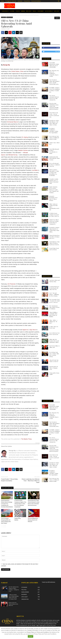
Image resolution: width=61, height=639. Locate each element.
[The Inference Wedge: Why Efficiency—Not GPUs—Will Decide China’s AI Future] (45, 122)
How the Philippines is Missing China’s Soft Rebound (33, 520)
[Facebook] (2, 32)
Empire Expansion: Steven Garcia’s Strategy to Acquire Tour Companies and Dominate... (53, 189)
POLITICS (18, 11)
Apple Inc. (25, 329)
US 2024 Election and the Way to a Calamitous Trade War (54, 165)
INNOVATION (28, 11)
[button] (59, 1)
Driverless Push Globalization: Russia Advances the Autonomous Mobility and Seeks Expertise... (54, 106)
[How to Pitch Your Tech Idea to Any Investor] (45, 334)
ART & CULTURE (48, 11)
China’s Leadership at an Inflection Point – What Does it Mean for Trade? (31, 480)
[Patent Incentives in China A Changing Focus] (45, 368)
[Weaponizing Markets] (20, 513)
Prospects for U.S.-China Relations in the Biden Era (13, 604)
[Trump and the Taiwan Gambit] (45, 374)
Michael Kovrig (12, 155)
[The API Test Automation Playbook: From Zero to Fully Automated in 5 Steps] (45, 97)
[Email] (17, 32)
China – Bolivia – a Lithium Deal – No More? (53, 322)
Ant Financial (11, 284)
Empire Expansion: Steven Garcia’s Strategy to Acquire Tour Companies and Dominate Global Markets (7, 503)
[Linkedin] (13, 32)
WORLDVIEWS (5, 11)
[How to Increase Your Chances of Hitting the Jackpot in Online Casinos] (45, 137)
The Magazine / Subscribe (10, 1)
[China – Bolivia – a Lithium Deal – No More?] (45, 321)
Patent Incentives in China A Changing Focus (53, 368)
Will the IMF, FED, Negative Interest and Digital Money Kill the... (54, 341)
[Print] (21, 32)
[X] (6, 32)
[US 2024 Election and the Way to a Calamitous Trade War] (45, 165)
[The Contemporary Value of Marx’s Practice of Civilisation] (45, 307)
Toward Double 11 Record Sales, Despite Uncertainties (9, 479)
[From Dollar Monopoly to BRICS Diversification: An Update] (45, 150)
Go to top (38, 442)
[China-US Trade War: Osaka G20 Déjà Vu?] (45, 361)
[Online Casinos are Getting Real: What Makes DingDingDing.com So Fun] (45, 205)
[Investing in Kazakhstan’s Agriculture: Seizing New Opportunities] (45, 130)
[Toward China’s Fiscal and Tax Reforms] (45, 250)
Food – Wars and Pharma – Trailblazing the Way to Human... (54, 294)
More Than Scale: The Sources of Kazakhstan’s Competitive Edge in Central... (54, 73)
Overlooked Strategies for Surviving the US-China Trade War (54, 288)
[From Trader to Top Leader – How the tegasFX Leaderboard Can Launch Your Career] (45, 114)
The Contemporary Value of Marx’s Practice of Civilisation (54, 307)
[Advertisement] (39, 5)
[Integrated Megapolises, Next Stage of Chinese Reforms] (45, 197)
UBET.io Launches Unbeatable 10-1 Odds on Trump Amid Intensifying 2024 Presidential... (54, 172)
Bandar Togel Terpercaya (38, 625)
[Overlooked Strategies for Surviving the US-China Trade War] (45, 288)
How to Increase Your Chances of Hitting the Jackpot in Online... (54, 138)
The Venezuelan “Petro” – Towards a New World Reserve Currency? (54, 301)
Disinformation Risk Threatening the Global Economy (54, 158)
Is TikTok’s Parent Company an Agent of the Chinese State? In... (54, 215)
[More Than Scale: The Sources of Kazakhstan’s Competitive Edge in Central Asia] (45, 72)
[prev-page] (2, 526)
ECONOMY (12, 11)
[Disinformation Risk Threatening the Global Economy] (45, 158)
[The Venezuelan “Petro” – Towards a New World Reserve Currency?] (45, 301)
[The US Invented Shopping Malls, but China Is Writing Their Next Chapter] (7, 513)
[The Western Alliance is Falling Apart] (45, 347)
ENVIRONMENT (41, 11)
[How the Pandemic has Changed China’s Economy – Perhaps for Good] (4, 588)
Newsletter (20, 1)
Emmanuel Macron (12, 122)
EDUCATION (56, 11)
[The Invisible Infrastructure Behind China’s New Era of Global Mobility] (45, 64)
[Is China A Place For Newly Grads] (45, 328)
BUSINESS (23, 11)
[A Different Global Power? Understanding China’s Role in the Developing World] (4, 596)
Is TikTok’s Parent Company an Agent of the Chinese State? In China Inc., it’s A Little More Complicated (20, 503)
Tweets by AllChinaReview (48, 582)
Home (2, 1)
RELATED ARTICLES (7, 488)
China (21, 71)
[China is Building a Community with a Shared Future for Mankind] (45, 314)
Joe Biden (35, 170)
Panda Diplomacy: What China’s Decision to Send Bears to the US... (54, 243)
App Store (33, 329)
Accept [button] (30, 636)
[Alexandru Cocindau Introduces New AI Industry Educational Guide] (45, 180)
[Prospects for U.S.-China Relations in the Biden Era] (4, 604)
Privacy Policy (27, 1)
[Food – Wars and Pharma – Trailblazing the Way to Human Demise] (45, 294)
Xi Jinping (25, 137)
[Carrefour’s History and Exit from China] (45, 281)
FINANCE (34, 11)
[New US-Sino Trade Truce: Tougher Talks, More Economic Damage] (45, 354)
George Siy (6, 65)
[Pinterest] (10, 32)
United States (15, 71)
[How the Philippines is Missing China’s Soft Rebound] (34, 513)
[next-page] (5, 526)
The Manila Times (26, 439)
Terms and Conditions (36, 1)
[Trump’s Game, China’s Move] (45, 144)
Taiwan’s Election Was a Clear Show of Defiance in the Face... (54, 237)
